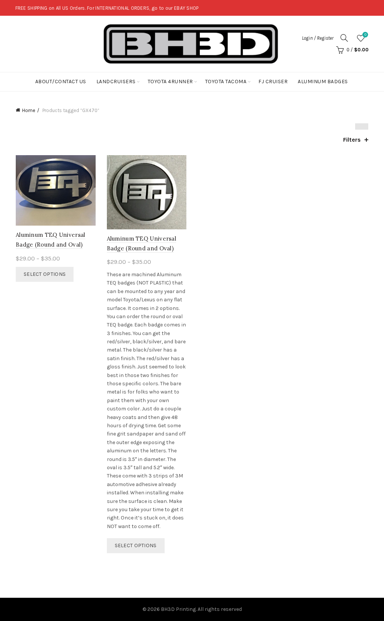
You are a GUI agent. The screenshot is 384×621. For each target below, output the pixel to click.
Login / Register (317, 38)
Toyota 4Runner (170, 81)
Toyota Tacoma (226, 81)
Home (28, 110)
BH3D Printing (178, 609)
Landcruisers (116, 81)
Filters (352, 139)
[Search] (344, 37)
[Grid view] (358, 126)
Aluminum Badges (323, 81)
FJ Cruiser (273, 81)
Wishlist (365, 35)
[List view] (365, 126)
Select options (45, 274)
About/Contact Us (60, 81)
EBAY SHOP (186, 8)
